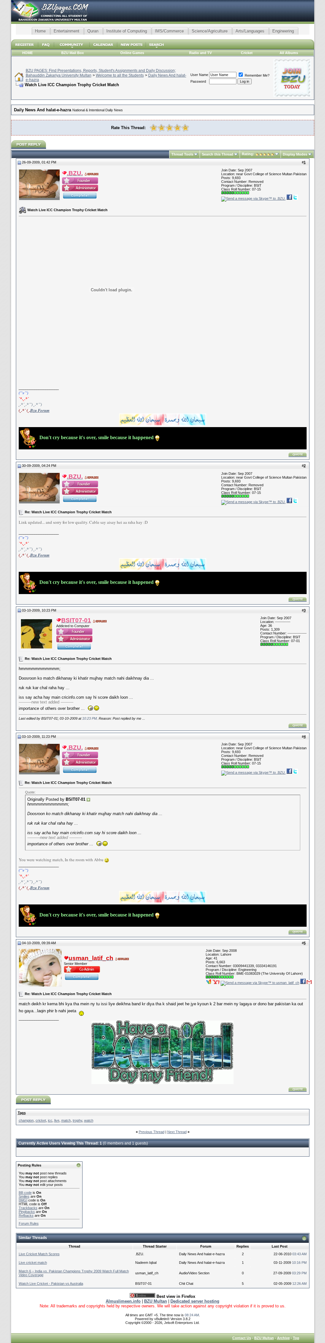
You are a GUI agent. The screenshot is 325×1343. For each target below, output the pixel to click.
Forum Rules (29, 1223)
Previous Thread (151, 1132)
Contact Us (241, 1338)
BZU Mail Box (72, 53)
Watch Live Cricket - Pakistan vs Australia (51, 1283)
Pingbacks (27, 1212)
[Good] (177, 128)
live (56, 1120)
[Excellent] (185, 128)
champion (26, 1120)
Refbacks (26, 1215)
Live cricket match (33, 1262)
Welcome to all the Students (120, 75)
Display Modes (295, 154)
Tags (22, 1113)
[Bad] (161, 128)
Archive (283, 1338)
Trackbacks (28, 1208)
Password (198, 81)
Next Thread (177, 1132)
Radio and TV (200, 53)
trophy (77, 1120)
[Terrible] (153, 128)
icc (50, 1120)
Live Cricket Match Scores (39, 1254)
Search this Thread (217, 154)
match (66, 1120)
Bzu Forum (40, 410)
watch (88, 1120)
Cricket (247, 53)
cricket (41, 1120)
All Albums (289, 53)
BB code (25, 1192)
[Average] (169, 128)
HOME (27, 53)
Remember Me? (256, 75)
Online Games (132, 53)
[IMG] (23, 1200)
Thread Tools (182, 154)
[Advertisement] (162, 37)
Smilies (24, 1196)
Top (296, 1338)
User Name (199, 75)
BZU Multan (264, 1338)
